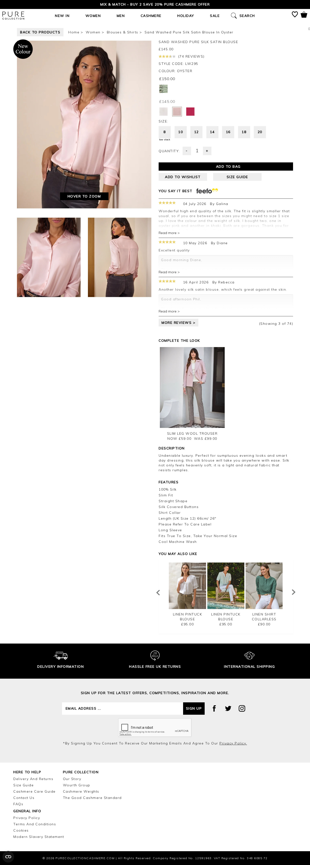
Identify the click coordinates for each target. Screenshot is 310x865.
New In (62, 16)
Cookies (21, 830)
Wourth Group (76, 785)
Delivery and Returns (33, 779)
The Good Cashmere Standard (92, 798)
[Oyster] (177, 111)
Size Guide (23, 785)
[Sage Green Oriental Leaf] (163, 89)
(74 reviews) (191, 56)
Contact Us (23, 798)
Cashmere (151, 16)
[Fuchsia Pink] (190, 111)
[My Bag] (304, 15)
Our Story (72, 779)
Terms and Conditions (34, 824)
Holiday (185, 16)
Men (121, 16)
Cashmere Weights (81, 791)
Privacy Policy (26, 818)
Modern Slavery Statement (38, 837)
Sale (215, 16)
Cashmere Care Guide (34, 791)
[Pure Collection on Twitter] (228, 708)
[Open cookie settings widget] (8, 857)
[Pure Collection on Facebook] (214, 708)
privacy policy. (233, 743)
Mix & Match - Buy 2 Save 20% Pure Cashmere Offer (155, 4)
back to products (40, 32)
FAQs (18, 804)
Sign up (194, 708)
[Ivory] (163, 111)
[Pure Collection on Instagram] (242, 708)
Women (93, 16)
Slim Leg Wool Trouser (192, 433)
